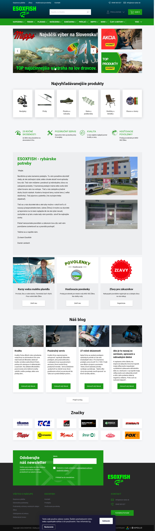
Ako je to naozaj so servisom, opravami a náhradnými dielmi (124, 356)
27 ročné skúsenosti (90, 353)
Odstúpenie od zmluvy (20, 516)
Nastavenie (48, 527)
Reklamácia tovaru (19, 520)
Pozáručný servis (56, 353)
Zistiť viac (33, 306)
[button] (16, 52)
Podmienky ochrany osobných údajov (26, 509)
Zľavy (30, 3)
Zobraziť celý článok (28, 389)
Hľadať (88, 12)
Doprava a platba (19, 3)
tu (90, 521)
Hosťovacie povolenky (43, 3)
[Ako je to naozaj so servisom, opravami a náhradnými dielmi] (127, 339)
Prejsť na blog (77, 403)
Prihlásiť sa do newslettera (65, 480)
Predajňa (47, 506)
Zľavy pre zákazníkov (121, 292)
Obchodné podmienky (20, 506)
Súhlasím (106, 521)
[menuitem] (19, 21)
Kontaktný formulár (122, 516)
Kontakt (57, 3)
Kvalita (18, 353)
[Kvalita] (28, 339)
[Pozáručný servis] (61, 339)
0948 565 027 (120, 507)
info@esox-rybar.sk (122, 503)
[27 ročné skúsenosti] (94, 339)
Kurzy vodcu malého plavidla (34, 292)
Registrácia (121, 306)
